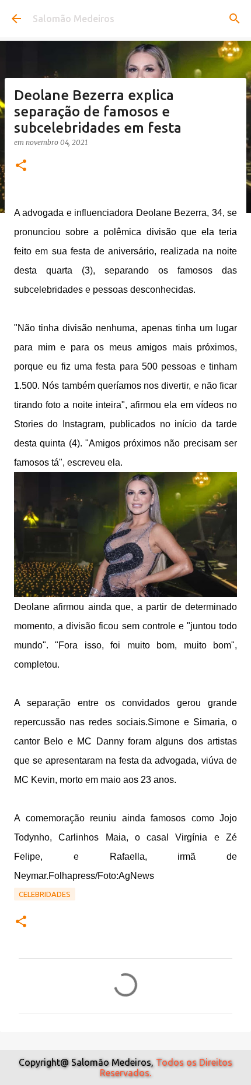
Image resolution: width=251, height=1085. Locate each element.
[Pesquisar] (235, 19)
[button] (21, 166)
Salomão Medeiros (73, 18)
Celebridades (45, 894)
